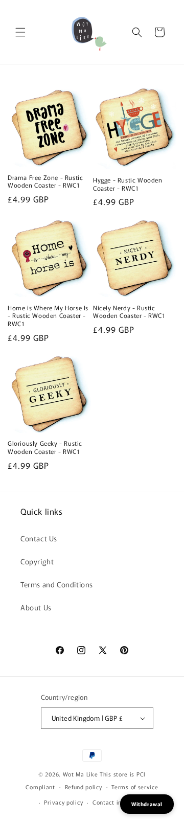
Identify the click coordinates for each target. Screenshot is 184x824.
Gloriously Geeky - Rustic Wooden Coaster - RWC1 (45, 447)
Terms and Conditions (56, 584)
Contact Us (38, 538)
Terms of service (134, 787)
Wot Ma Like (81, 774)
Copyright (37, 561)
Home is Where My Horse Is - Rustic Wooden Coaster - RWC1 (48, 316)
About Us (36, 607)
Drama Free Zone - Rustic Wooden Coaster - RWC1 (45, 181)
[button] (20, 32)
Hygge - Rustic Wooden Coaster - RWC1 (128, 184)
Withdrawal (147, 804)
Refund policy (83, 787)
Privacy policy (63, 802)
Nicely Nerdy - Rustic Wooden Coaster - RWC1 (129, 311)
